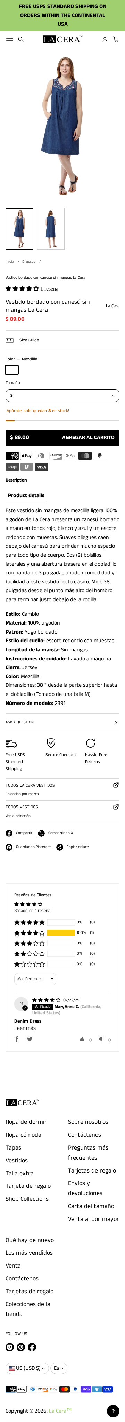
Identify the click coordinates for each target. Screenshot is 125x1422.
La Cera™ (60, 1411)
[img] (47, 1000)
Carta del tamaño (91, 1206)
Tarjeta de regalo (28, 1186)
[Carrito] (114, 39)
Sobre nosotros (88, 1122)
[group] (26, 495)
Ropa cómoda (23, 1134)
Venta (13, 1265)
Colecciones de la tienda (28, 1309)
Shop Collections (27, 1198)
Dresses (28, 261)
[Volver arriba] (113, 1411)
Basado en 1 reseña (32, 911)
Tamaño (13, 383)
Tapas (13, 1147)
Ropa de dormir (26, 1122)
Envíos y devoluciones (85, 1188)
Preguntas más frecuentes (88, 1152)
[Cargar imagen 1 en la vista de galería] (19, 229)
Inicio (10, 261)
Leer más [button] (25, 1028)
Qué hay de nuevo (30, 1240)
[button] (20, 39)
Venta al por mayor (93, 1219)
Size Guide (29, 340)
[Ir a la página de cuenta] (104, 39)
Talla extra (20, 1173)
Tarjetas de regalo (92, 1170)
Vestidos (17, 1160)
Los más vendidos (29, 1252)
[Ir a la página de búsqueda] (20, 39)
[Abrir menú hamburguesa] (10, 39)
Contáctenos (84, 1134)
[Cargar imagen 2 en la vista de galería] (51, 229)
